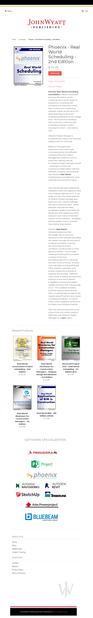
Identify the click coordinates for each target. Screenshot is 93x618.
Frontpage (22, 39)
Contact (15, 563)
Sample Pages (55, 86)
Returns (15, 566)
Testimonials (17, 549)
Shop (14, 545)
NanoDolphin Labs (60, 612)
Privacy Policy (17, 570)
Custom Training (18, 552)
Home (14, 542)
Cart (86, 11)
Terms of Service (18, 573)
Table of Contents (56, 81)
